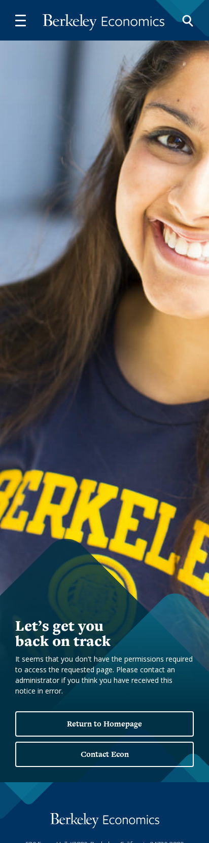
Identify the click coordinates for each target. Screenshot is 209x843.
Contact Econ (105, 754)
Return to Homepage (104, 723)
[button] (20, 20)
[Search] (188, 20)
